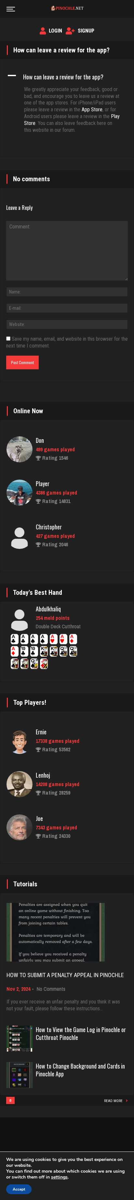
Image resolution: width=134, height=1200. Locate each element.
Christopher (49, 527)
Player (42, 483)
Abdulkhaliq (48, 609)
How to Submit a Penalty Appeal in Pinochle (65, 975)
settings (59, 1177)
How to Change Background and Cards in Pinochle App (80, 1070)
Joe (39, 818)
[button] (67, 76)
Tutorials (25, 884)
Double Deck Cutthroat (58, 626)
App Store (92, 109)
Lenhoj (43, 775)
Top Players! (29, 702)
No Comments (51, 988)
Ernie (41, 732)
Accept (19, 1189)
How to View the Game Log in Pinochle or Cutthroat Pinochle (81, 1033)
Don (40, 440)
